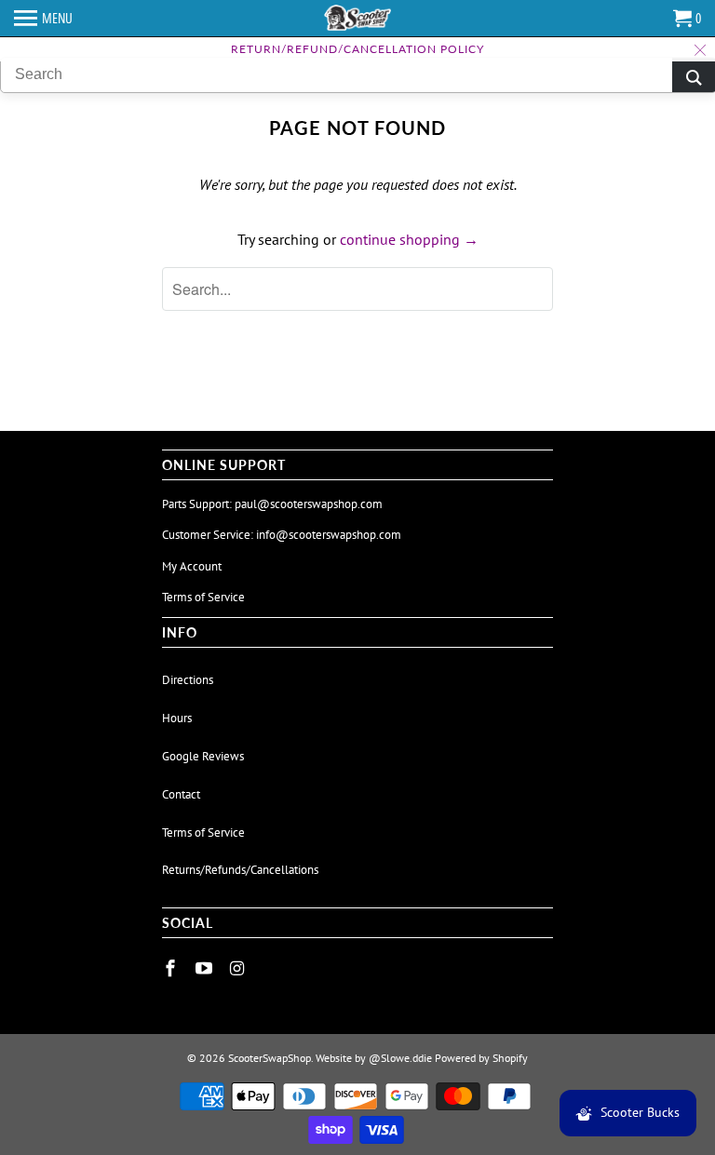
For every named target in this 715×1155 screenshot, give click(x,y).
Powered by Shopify (481, 1058)
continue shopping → (409, 239)
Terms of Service (203, 597)
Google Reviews (203, 756)
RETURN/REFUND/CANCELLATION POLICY (357, 49)
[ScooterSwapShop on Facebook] (172, 968)
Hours (177, 718)
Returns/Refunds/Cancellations (240, 870)
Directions (187, 680)
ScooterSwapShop (269, 1058)
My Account (192, 566)
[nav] (43, 18)
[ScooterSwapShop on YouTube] (206, 968)
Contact (181, 794)
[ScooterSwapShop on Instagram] (239, 968)
